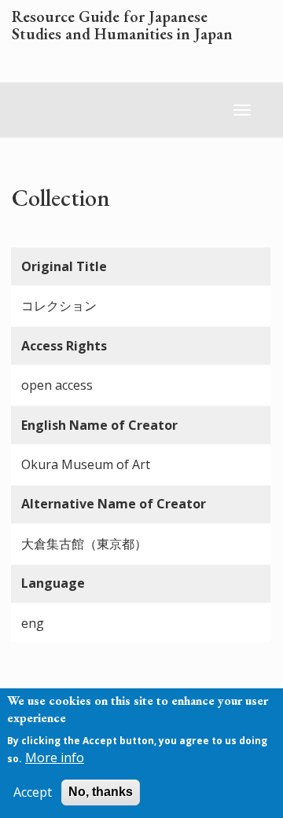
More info (54, 757)
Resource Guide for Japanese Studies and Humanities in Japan (122, 26)
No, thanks (100, 791)
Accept (32, 792)
